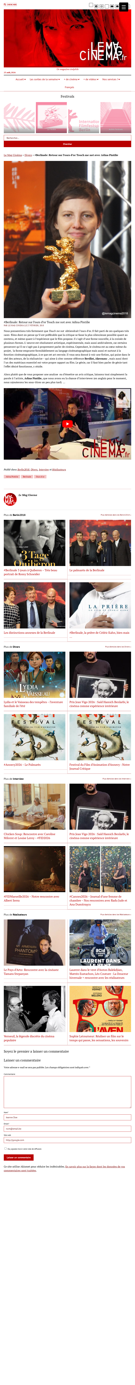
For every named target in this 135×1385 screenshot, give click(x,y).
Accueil (20, 79)
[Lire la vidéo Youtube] (67, 424)
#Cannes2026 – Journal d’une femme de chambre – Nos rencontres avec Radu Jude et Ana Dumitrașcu (98, 900)
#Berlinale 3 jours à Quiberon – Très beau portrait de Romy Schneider (30, 572)
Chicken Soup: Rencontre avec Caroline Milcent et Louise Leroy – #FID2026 (29, 836)
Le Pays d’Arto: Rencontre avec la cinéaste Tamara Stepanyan (31, 972)
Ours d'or (40, 476)
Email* (6, 1123)
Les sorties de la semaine (44, 79)
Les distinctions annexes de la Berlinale (29, 633)
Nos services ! (110, 79)
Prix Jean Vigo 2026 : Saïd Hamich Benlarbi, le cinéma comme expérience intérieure (99, 704)
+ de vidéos (89, 79)
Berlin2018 (23, 469)
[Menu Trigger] (123, 7)
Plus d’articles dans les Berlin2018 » (116, 515)
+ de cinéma (70, 79)
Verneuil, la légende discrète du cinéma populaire (29, 1038)
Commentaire (9, 1074)
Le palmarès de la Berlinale (86, 570)
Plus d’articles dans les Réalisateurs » (115, 914)
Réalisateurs (59, 469)
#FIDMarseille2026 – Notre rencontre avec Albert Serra (31, 898)
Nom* (6, 1112)
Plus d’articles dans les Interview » (117, 778)
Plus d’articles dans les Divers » (118, 646)
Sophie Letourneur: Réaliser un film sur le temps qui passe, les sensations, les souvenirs (98, 1038)
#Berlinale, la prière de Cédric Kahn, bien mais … (99, 634)
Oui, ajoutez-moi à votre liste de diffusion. (24, 1149)
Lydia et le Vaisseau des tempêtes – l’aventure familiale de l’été (33, 704)
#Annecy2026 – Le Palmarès (22, 765)
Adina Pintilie (12, 476)
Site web (7, 1135)
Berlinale (27, 476)
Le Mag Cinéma (13, 155)
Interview (44, 469)
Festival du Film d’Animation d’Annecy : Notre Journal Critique (99, 767)
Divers (28, 155)
